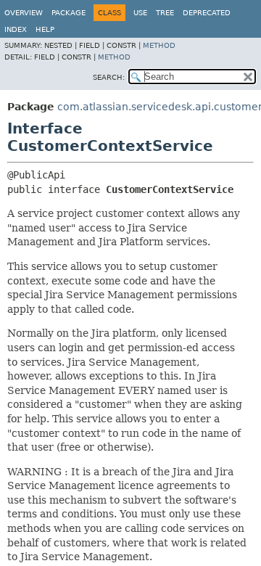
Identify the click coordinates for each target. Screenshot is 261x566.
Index (15, 29)
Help (45, 29)
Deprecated (207, 13)
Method (159, 45)
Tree (165, 13)
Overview (23, 13)
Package (68, 13)
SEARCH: (109, 77)
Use (140, 13)
